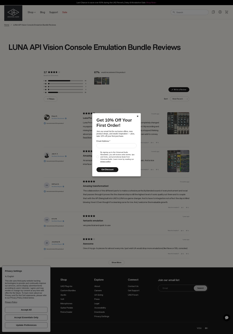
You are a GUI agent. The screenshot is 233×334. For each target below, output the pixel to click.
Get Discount (107, 170)
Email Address (103, 141)
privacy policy (105, 161)
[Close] (138, 116)
